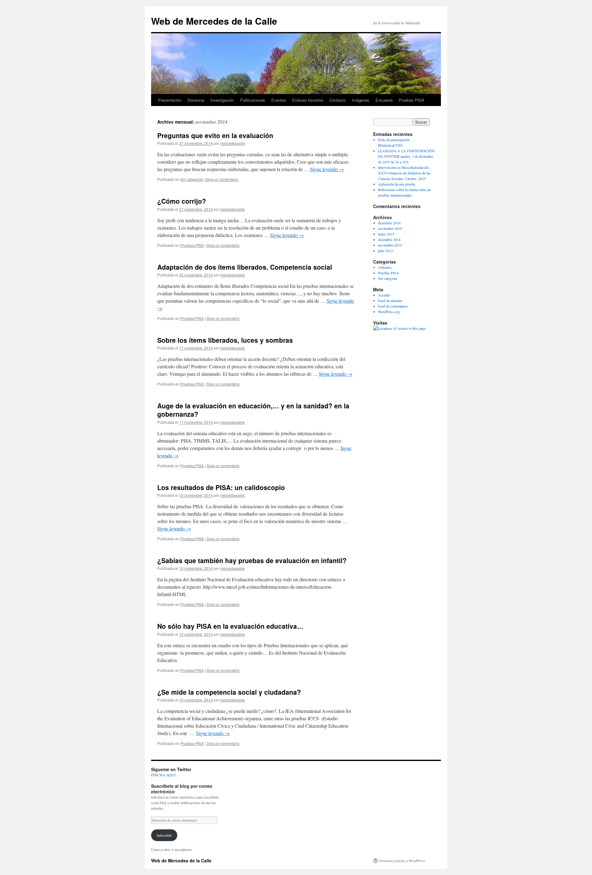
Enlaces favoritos (307, 100)
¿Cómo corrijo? (181, 201)
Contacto (338, 100)
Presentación (169, 100)
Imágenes (360, 100)
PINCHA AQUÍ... (164, 774)
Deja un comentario (221, 179)
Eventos (278, 100)
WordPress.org (389, 311)
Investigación (222, 100)
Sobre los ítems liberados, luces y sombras (225, 340)
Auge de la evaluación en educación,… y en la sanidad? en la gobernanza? (253, 410)
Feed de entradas (390, 300)
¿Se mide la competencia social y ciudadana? (229, 692)
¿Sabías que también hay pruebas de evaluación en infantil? (252, 560)
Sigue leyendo (327, 169)
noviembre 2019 (390, 228)
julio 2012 (385, 250)
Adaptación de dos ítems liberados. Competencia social (244, 267)
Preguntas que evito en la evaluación (215, 135)
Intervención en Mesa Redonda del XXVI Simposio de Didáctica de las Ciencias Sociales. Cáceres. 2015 (404, 173)
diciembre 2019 (389, 222)
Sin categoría (191, 179)
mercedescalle (232, 143)
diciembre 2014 (389, 239)
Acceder (384, 294)
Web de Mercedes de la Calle (214, 20)
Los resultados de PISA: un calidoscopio (221, 487)
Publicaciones (252, 100)
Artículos (385, 267)
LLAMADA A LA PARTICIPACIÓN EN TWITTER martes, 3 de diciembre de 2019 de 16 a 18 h (406, 156)
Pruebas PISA (411, 100)
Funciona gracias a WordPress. (402, 860)
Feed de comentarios (393, 306)
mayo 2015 (386, 233)
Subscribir (164, 835)
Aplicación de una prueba (396, 184)
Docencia (195, 100)
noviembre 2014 (390, 245)
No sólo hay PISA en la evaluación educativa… (230, 626)
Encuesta (384, 100)
